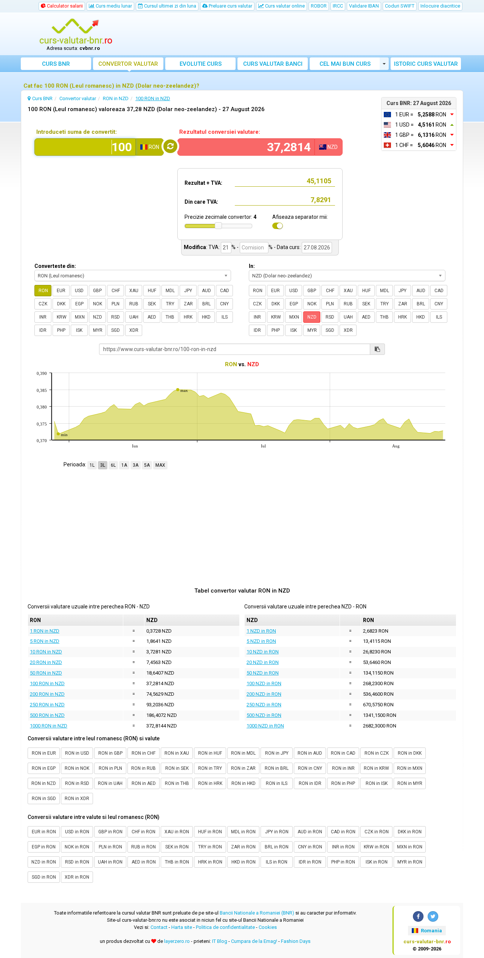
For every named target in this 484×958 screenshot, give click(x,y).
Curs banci (272, 63)
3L (102, 465)
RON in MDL (243, 753)
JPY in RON (277, 831)
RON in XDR (77, 798)
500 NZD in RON (264, 715)
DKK (61, 303)
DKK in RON (410, 831)
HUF (152, 290)
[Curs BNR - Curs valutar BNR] (76, 31)
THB (170, 317)
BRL (206, 303)
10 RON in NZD (46, 652)
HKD (206, 317)
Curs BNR (56, 63)
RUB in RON (143, 847)
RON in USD (77, 753)
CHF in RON (143, 831)
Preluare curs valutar (230, 6)
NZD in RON (43, 862)
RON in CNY (310, 768)
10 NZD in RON (263, 652)
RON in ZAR (243, 768)
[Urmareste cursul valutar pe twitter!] (433, 916)
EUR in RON (44, 831)
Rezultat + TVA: (203, 183)
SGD (115, 330)
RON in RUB (143, 768)
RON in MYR (409, 783)
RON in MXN (409, 768)
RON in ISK (377, 783)
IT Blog (219, 941)
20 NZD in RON (263, 662)
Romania (431, 930)
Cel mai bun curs (345, 63)
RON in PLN (110, 768)
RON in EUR (44, 753)
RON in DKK (410, 753)
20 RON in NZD (46, 662)
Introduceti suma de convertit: (76, 131)
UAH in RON (110, 862)
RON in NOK (77, 768)
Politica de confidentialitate (225, 927)
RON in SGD (44, 798)
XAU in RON (176, 831)
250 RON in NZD (47, 704)
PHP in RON (343, 862)
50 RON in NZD (46, 673)
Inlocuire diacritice (440, 6)
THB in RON (177, 862)
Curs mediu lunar (113, 6)
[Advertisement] (298, 34)
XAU (133, 290)
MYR (97, 330)
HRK (188, 317)
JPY (188, 290)
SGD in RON (44, 877)
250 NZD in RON (264, 704)
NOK (97, 303)
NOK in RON (77, 847)
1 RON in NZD (44, 631)
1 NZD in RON (261, 631)
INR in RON (343, 847)
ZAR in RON (243, 847)
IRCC (338, 6)
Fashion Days (295, 941)
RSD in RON (77, 862)
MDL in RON (243, 831)
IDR (43, 330)
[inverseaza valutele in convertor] (170, 146)
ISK (79, 330)
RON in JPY (277, 753)
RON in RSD (77, 783)
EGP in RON (44, 847)
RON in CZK (377, 753)
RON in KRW (376, 768)
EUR (61, 290)
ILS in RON (276, 862)
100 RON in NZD (47, 683)
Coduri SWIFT (399, 6)
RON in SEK (177, 768)
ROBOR (319, 6)
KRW (62, 317)
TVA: (214, 247)
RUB (133, 303)
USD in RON (77, 831)
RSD (115, 317)
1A (124, 465)
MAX (160, 465)
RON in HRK (210, 783)
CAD (224, 290)
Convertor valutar (128, 63)
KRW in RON (376, 847)
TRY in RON (210, 847)
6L (113, 465)
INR (43, 317)
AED (151, 317)
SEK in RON (177, 847)
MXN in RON (409, 847)
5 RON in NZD (44, 641)
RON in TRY (210, 768)
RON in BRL (277, 768)
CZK (43, 303)
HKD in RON (243, 862)
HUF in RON (210, 831)
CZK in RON (377, 831)
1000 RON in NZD (48, 726)
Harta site (181, 927)
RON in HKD (243, 783)
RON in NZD (43, 783)
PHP (61, 330)
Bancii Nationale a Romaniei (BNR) (257, 913)
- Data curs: (287, 247)
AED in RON (144, 862)
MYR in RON (409, 862)
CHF (116, 290)
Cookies (268, 927)
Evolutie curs (201, 63)
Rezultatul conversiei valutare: (219, 131)
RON (43, 290)
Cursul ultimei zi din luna (169, 6)
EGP (79, 303)
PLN (115, 303)
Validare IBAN (364, 6)
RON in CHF (143, 753)
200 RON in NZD (47, 694)
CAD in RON (343, 831)
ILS (225, 317)
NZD (97, 317)
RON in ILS (276, 783)
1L (92, 465)
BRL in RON (277, 847)
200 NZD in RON (264, 694)
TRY (170, 303)
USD (79, 290)
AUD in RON (310, 831)
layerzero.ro (177, 941)
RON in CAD (343, 753)
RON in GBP (110, 753)
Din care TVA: (201, 202)
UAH (133, 317)
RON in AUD (310, 753)
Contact (159, 927)
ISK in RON (377, 862)
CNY (224, 303)
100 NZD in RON (264, 683)
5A (147, 465)
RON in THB (177, 783)
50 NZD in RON (263, 673)
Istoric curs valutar (426, 63)
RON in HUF (210, 753)
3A (135, 465)
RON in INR (343, 768)
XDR (133, 330)
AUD (206, 290)
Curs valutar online (284, 6)
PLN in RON (110, 847)
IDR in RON (310, 862)
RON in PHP (343, 783)
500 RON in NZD (47, 715)
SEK (152, 303)
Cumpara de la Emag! (254, 941)
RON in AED (144, 783)
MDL (170, 290)
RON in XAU (176, 753)
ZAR (188, 303)
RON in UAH (110, 783)
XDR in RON (77, 877)
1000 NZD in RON (265, 726)
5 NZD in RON (261, 641)
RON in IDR (310, 783)
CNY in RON (310, 847)
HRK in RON (210, 862)
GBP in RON (110, 831)
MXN (80, 317)
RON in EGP (44, 768)
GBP (97, 290)
